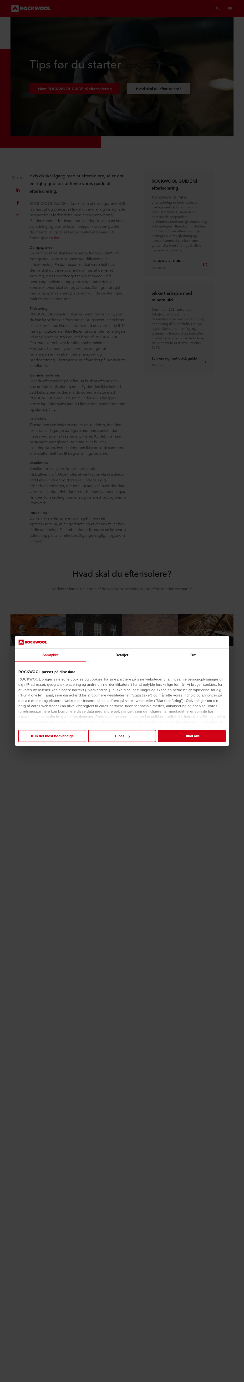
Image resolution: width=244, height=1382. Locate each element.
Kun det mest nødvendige (52, 736)
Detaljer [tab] (122, 655)
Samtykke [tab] (50, 655)
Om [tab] (193, 655)
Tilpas (119, 736)
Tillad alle (192, 736)
